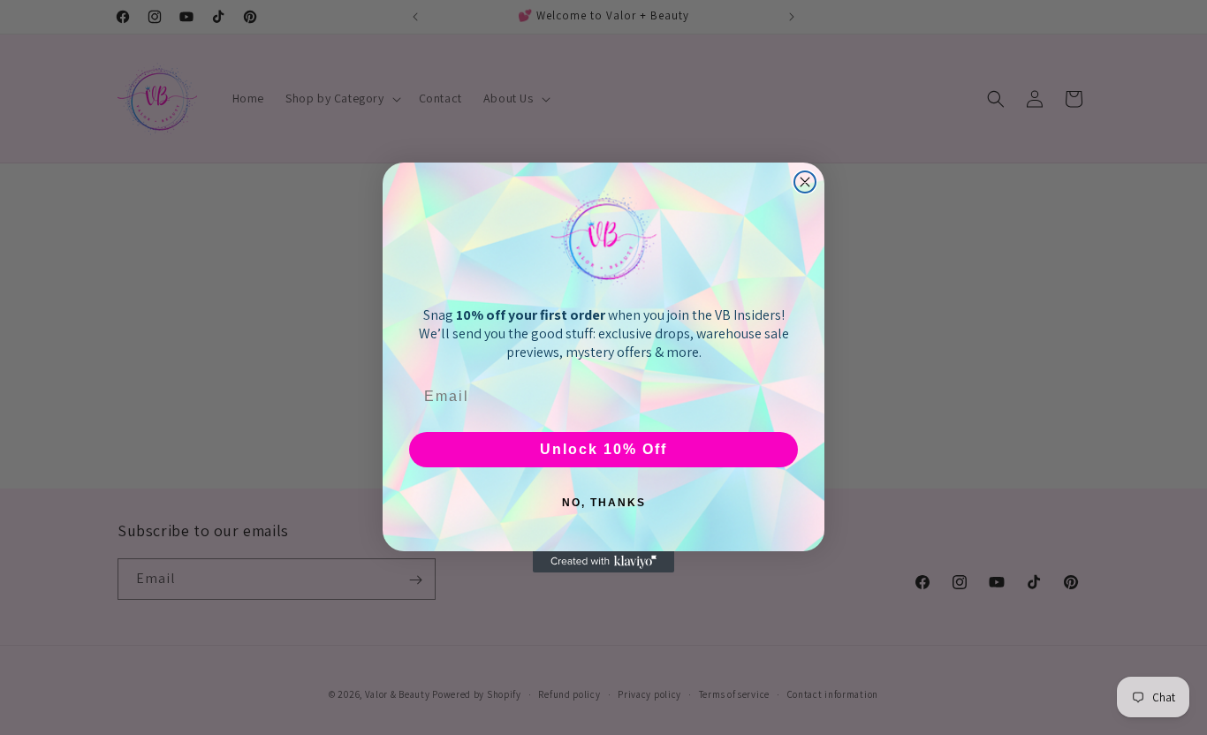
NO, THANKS (604, 502)
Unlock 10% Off (603, 449)
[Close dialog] (805, 182)
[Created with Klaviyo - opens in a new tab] (603, 561)
